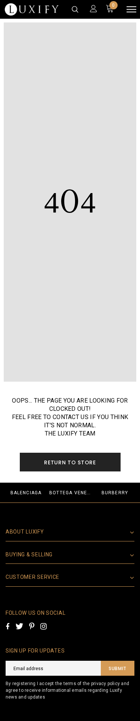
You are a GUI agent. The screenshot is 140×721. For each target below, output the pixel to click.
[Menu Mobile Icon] (131, 9)
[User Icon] (93, 9)
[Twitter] (19, 626)
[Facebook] (7, 626)
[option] (26, 492)
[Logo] (32, 9)
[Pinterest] (31, 626)
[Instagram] (43, 626)
